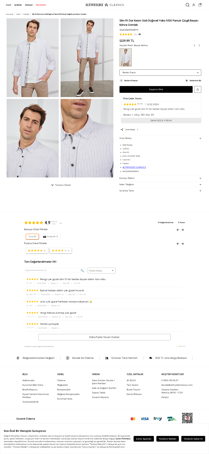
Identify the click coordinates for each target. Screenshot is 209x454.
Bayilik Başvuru (29, 389)
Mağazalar (62, 385)
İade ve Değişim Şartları (104, 388)
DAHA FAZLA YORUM (161, 120)
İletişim (165, 397)
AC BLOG (131, 380)
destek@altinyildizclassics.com (177, 385)
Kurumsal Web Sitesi (32, 385)
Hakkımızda (28, 380)
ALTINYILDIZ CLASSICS (134, 167)
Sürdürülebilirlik (30, 402)
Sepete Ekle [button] (156, 89)
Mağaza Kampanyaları (68, 394)
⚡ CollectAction (181, 346)
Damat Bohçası (134, 394)
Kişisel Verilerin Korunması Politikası (35, 396)
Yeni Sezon (132, 385)
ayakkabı (18, 5)
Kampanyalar (64, 389)
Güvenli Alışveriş (100, 397)
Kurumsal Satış (64, 398)
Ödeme (61, 380)
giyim (8, 5)
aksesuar (29, 5)
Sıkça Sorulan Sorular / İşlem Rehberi (103, 382)
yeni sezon (41, 5)
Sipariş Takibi (98, 392)
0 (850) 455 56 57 (169, 380)
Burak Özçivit (133, 389)
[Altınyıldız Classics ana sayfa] (104, 5)
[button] (128, 80)
